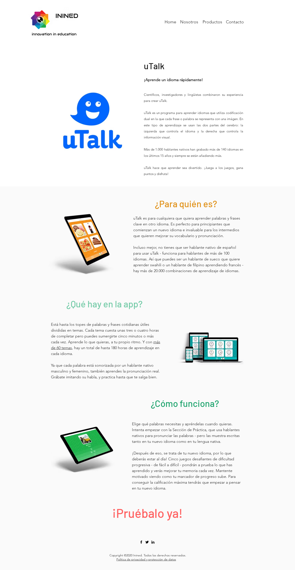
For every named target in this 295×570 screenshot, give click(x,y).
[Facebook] (141, 542)
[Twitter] (147, 542)
